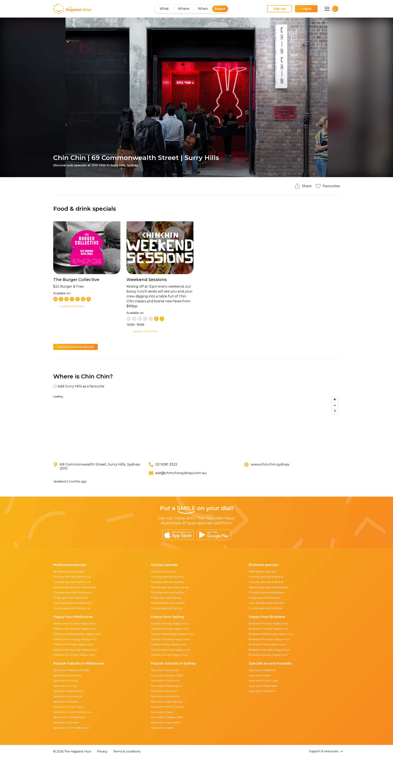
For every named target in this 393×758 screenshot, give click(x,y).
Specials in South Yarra (68, 706)
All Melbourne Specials (68, 571)
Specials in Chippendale (167, 717)
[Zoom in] (335, 399)
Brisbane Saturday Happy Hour (269, 649)
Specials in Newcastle (263, 685)
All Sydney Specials (163, 571)
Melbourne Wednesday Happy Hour (77, 633)
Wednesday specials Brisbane (268, 587)
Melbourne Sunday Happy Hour (74, 654)
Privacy (102, 751)
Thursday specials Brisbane (266, 592)
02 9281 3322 (166, 464)
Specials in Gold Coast (263, 680)
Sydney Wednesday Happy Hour (172, 633)
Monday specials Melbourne (72, 576)
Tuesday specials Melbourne (72, 582)
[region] (196, 425)
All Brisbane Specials (262, 571)
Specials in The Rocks (165, 680)
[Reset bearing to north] (335, 411)
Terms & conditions (126, 751)
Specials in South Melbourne (72, 712)
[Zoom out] (335, 405)
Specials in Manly (162, 712)
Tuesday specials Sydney (167, 582)
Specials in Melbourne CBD (71, 670)
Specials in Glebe (162, 727)
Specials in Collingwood (69, 717)
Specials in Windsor (66, 722)
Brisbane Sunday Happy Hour (268, 654)
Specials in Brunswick (67, 696)
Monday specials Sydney (167, 576)
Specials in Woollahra (165, 696)
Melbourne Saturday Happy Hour (75, 649)
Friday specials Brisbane (265, 597)
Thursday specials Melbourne (72, 592)
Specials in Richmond (67, 675)
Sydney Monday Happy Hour (170, 623)
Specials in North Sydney (167, 706)
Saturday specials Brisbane (267, 602)
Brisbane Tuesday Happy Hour (269, 628)
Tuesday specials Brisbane (266, 582)
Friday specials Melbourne (70, 597)
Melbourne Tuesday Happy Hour (74, 628)
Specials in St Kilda (65, 680)
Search (220, 9)
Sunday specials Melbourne (71, 608)
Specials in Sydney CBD (167, 675)
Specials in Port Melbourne (71, 727)
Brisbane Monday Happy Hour (269, 623)
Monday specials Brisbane (266, 576)
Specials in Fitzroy (65, 685)
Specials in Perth (260, 675)
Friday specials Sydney (166, 597)
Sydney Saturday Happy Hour (170, 649)
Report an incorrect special (75, 346)
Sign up (279, 9)
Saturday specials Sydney (168, 602)
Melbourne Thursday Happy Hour (75, 639)
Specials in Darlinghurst (166, 701)
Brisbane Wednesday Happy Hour (271, 633)
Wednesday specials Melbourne (74, 587)
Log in (306, 9)
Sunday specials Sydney (167, 608)
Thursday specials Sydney (168, 592)
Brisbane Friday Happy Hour (267, 644)
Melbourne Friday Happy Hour (73, 644)
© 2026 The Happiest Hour (72, 751)
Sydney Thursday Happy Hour (170, 639)
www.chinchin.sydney (270, 464)
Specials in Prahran (65, 701)
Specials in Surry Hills (164, 670)
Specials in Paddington (166, 685)
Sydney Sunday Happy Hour (169, 654)
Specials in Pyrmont (164, 691)
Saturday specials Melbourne (72, 602)
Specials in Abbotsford (68, 691)
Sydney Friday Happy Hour (168, 644)
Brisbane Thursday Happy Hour (269, 639)
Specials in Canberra (262, 691)
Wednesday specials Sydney (170, 587)
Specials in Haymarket (166, 722)
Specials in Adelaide (262, 670)
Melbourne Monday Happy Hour (74, 623)
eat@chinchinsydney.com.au (181, 473)
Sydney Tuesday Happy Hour (170, 628)
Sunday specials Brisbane (265, 608)
